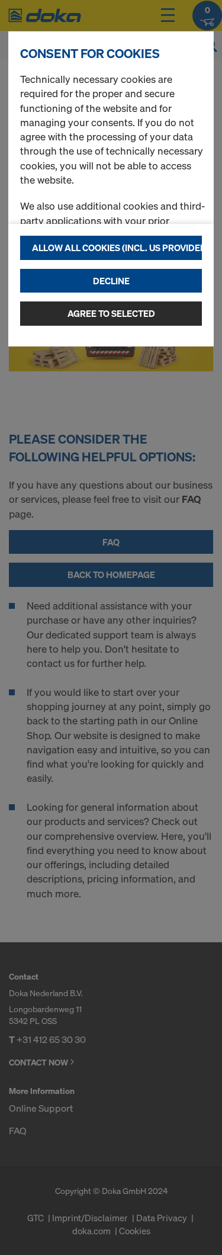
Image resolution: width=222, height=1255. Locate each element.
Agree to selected (111, 313)
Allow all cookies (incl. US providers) (117, 247)
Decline (111, 281)
